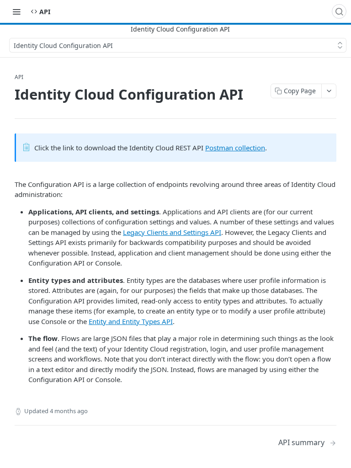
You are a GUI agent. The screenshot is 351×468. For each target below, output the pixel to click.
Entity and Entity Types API (131, 321)
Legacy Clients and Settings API (172, 232)
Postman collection (235, 147)
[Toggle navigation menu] (16, 11)
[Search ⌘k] (339, 11)
